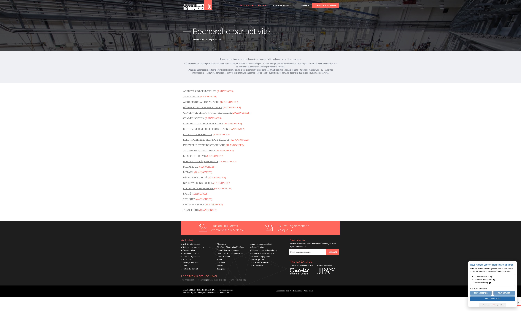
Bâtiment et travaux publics (193, 247)
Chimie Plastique (257, 247)
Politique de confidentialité (208, 293)
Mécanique (186, 259)
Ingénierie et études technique (262, 253)
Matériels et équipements (260, 257)
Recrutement (297, 291)
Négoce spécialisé (258, 259)
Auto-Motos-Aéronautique (261, 244)
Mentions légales (189, 293)
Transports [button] (191, 210)
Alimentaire (221, 244)
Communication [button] (193, 118)
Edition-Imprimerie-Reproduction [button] (205, 129)
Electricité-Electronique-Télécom (230, 253)
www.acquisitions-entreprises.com (213, 280)
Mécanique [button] (190, 166)
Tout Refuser (504, 293)
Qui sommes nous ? (283, 291)
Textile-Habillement (190, 269)
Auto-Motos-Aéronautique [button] (201, 102)
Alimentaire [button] (191, 96)
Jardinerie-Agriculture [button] (199, 150)
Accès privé (308, 291)
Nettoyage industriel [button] (198, 183)
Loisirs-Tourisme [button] (194, 156)
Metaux (220, 259)
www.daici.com (188, 280)
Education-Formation (190, 253)
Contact (305, 5)
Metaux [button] (188, 172)
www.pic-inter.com (238, 280)
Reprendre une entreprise (284, 5)
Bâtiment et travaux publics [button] (202, 107)
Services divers (257, 266)
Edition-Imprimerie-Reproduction (264, 250)
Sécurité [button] (189, 199)
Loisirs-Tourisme (223, 257)
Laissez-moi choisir (492, 299)
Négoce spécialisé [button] (195, 177)
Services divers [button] (193, 204)
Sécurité (220, 266)
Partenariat (221, 263)
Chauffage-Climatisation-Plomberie (230, 247)
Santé (184, 266)
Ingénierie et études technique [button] (204, 145)
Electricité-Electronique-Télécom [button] (206, 139)
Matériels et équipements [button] (200, 161)
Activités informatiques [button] (199, 91)
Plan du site (224, 293)
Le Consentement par (492, 305)
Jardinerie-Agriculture (190, 257)
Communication (188, 250)
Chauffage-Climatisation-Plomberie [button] (207, 112)
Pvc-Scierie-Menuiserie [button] (198, 188)
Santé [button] (187, 193)
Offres (253, 5)
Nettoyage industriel (190, 263)
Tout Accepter (481, 293)
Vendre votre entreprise (325, 5)
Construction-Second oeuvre (228, 250)
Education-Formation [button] (197, 134)
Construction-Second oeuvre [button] (203, 123)
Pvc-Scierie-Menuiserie (260, 263)
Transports (221, 269)
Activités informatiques (191, 244)
